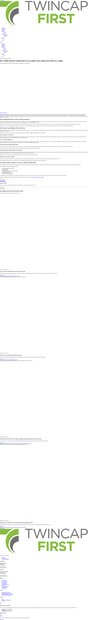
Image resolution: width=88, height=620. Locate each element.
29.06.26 (7, 520)
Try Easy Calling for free (33, 177)
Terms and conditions (5, 559)
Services (3, 28)
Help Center (6, 35)
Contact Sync (4, 588)
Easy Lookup (4, 582)
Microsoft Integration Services (7, 593)
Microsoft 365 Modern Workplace (7, 594)
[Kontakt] (0, 602)
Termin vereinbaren (3, 612)
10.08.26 (7, 269)
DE (2, 40)
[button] (8, 359)
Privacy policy (4, 558)
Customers (3, 29)
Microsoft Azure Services (6, 592)
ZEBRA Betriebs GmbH (4, 114)
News (3, 30)
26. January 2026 (8, 58)
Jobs (5, 32)
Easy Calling (79, 130)
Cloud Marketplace (5, 586)
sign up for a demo (41, 177)
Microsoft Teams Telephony (6, 595)
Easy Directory (4, 583)
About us (3, 31)
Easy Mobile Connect (5, 584)
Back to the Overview (3, 112)
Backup (3, 585)
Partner (5, 33)
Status (5, 36)
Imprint (3, 557)
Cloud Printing (4, 587)
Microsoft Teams (2, 58)
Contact (3, 38)
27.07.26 (7, 353)
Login (3, 37)
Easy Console (4, 581)
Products (3, 27)
